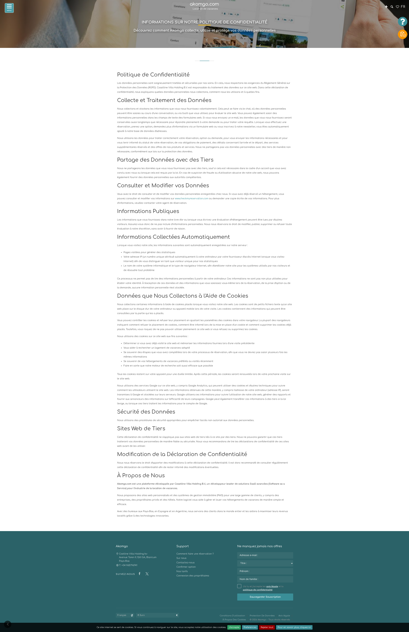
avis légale (272, 586)
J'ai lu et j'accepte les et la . (263, 588)
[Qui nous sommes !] (386, 7)
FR (403, 7)
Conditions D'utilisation (232, 616)
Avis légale (284, 616)
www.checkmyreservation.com (191, 198)
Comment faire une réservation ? (195, 554)
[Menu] (9, 8)
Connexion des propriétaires (192, 576)
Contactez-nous (185, 562)
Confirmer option (186, 567)
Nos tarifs (182, 571)
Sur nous (181, 558)
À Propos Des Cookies (234, 620)
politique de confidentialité (257, 590)
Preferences (250, 627)
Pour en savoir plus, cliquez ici (294, 627)
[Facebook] (140, 573)
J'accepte (234, 627)
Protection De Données (262, 616)
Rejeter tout (267, 627)
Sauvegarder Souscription (265, 597)
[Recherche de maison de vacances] (392, 7)
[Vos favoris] (397, 7)
